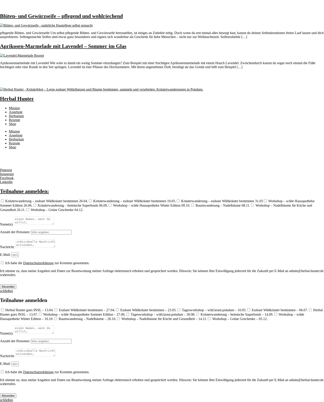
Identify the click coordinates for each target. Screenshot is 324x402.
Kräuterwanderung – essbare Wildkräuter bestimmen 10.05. (134, 201)
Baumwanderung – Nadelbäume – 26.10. (87, 319)
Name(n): (7, 224)
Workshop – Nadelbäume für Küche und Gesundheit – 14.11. (164, 319)
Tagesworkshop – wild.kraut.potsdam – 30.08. (163, 314)
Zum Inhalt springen (14, 2)
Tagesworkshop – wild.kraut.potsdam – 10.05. (214, 310)
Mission (14, 108)
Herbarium (16, 116)
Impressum (7, 162)
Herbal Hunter (17, 99)
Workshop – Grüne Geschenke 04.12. (57, 210)
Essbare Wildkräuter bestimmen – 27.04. (87, 310)
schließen (6, 400)
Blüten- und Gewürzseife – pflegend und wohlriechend (61, 16)
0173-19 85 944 (11, 154)
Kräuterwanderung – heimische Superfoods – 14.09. (237, 314)
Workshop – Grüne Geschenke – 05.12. (240, 319)
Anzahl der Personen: (15, 232)
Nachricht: (7, 247)
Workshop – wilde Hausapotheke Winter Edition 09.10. (151, 205)
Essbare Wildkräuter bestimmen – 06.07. (280, 310)
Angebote (15, 112)
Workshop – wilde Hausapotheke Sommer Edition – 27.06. (84, 314)
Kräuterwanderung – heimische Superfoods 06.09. (73, 205)
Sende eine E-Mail (13, 158)
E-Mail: (5, 254)
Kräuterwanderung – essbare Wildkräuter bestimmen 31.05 (222, 201)
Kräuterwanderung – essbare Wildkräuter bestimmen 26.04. (46, 201)
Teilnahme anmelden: (24, 191)
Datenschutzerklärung (38, 263)
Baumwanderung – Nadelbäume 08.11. (223, 205)
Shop (12, 124)
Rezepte (14, 120)
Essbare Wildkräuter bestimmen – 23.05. (148, 310)
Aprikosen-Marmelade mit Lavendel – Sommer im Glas (63, 46)
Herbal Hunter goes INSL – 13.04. (29, 310)
